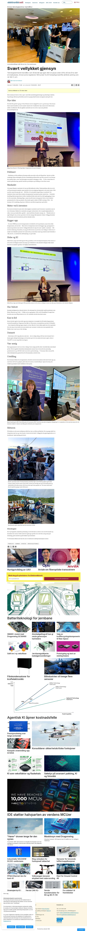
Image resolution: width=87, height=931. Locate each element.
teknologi (11, 543)
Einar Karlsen (45, 908)
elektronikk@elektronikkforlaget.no (69, 912)
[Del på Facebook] (72, 85)
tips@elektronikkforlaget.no (68, 914)
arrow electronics (33, 543)
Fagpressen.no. (7, 921)
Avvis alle (29, 926)
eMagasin (41, 2)
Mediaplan (28, 2)
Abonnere (35, 2)
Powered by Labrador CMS (43, 929)
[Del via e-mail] (79, 85)
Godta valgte (20, 926)
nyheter (23, 543)
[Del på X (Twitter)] (74, 85)
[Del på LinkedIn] (76, 85)
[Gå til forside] (15, 2)
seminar (17, 543)
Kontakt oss (56, 2)
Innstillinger (81, 929)
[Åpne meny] (75, 2)
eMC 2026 (49, 2)
